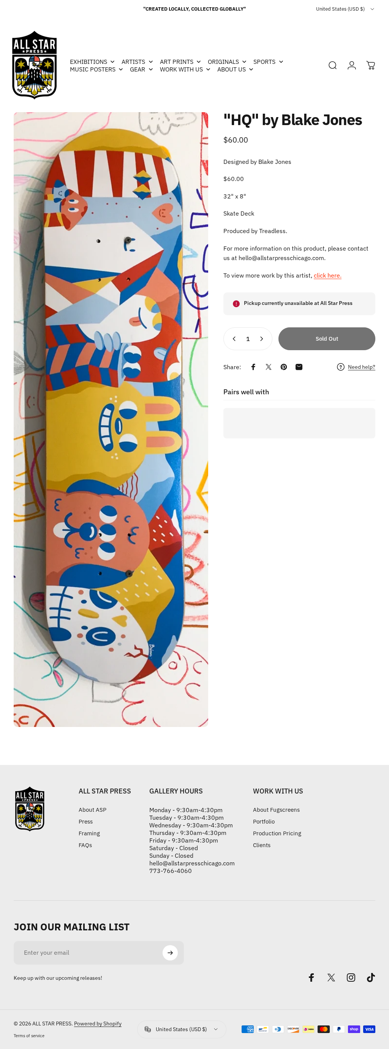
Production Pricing (277, 833)
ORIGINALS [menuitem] (223, 61)
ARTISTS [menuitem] (133, 61)
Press (86, 821)
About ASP (92, 809)
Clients (261, 845)
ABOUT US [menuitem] (231, 69)
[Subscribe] (170, 952)
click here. (328, 275)
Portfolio (264, 821)
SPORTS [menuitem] (264, 61)
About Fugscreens (276, 809)
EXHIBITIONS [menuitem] (88, 61)
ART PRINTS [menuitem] (176, 61)
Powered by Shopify (98, 1023)
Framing (89, 833)
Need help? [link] (361, 367)
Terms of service (29, 1035)
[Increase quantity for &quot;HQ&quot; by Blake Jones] (263, 339)
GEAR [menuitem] (137, 69)
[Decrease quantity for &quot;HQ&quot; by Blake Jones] (232, 339)
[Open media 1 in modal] (111, 419)
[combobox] (345, 9)
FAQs (85, 845)
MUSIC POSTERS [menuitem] (92, 69)
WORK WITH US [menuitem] (181, 69)
